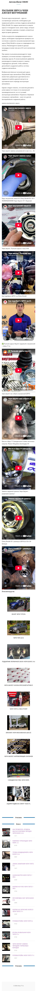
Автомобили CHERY (18, 2)
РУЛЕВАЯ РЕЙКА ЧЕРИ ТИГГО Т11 (23, 955)
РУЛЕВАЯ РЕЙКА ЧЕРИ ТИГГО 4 (23, 921)
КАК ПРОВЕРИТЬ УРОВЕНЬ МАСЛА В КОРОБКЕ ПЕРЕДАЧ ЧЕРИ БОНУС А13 (22, 831)
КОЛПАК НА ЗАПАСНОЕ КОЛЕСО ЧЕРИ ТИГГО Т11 (23, 910)
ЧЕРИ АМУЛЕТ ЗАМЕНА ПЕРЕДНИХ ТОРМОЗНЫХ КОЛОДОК (20, 946)
